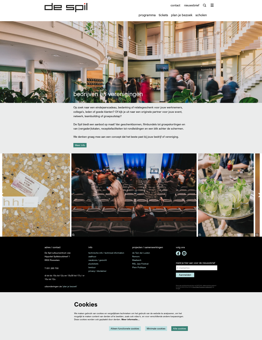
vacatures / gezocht (97, 260)
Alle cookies (179, 328)
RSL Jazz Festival (140, 263)
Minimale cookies (156, 328)
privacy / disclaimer (97, 271)
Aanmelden (185, 274)
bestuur (92, 267)
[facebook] (178, 253)
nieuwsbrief (191, 5)
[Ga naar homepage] (66, 7)
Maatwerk (136, 260)
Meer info (80, 145)
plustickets (93, 263)
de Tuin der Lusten (141, 252)
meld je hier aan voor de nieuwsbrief (195, 262)
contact (175, 5)
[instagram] (184, 253)
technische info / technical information (106, 252)
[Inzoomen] (73, 235)
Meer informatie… (130, 319)
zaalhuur (92, 256)
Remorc (136, 256)
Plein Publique (139, 267)
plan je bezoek (70, 286)
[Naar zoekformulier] (204, 5)
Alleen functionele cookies (125, 328)
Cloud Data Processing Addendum (202, 287)
